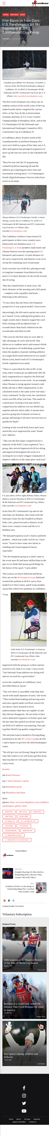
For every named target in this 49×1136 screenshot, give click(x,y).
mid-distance (14, 775)
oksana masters (11, 830)
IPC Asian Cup (28, 738)
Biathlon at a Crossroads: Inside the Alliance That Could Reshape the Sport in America (24, 1006)
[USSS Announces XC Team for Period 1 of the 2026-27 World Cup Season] (24, 949)
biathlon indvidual (16, 792)
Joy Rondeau (23, 826)
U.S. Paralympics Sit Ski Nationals (17, 840)
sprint (26, 781)
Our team (27, 1119)
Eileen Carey (24, 816)
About (18, 1119)
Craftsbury (9, 816)
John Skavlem (41, 1064)
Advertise (37, 1119)
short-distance (14, 781)
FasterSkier (6, 39)
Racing (22, 14)
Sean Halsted (27, 830)
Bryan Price (37, 812)
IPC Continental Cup (28, 821)
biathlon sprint (15, 786)
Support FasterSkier (19, 1122)
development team (26, 577)
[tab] (5, 901)
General (6, 14)
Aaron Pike (9, 812)
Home (11, 1119)
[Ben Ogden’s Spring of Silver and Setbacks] (24, 1043)
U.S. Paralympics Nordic (13, 835)
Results (5, 769)
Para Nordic (14, 14)
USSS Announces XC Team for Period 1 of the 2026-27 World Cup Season (23, 961)
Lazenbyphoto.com (34, 96)
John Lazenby (19, 96)
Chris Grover (41, 970)
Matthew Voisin (41, 1016)
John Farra (9, 826)
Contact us (32, 1122)
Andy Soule (23, 812)
